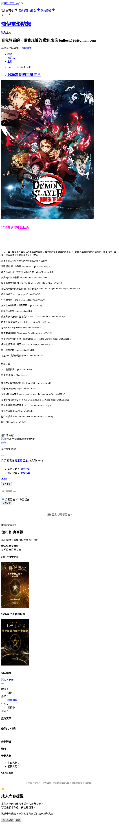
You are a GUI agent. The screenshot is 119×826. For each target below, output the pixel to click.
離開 (18, 820)
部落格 (11, 57)
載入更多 (6, 484)
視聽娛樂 (27, 48)
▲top (4, 478)
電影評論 (25, 469)
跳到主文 (6, 32)
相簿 (9, 54)
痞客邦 (18, 460)
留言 (25, 460)
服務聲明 (89, 783)
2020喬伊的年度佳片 (24, 75)
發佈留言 (6, 503)
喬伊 (3, 443)
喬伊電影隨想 (16, 24)
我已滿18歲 (7, 820)
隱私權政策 (77, 783)
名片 (9, 61)
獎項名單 (25, 473)
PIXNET (36, 783)
